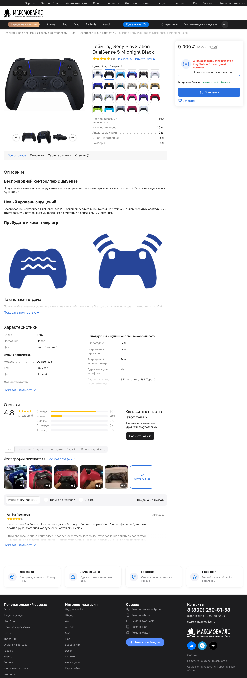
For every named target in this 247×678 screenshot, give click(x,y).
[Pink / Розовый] (132, 97)
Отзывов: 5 (124, 58)
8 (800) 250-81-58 (208, 609)
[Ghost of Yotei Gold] (143, 86)
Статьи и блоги (50, 3)
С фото (89, 499)
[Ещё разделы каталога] (224, 24)
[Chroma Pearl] (155, 74)
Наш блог (10, 621)
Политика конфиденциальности (207, 660)
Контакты (113, 3)
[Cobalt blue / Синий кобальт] (97, 86)
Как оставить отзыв (232, 3)
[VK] (191, 645)
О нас (96, 3)
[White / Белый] (143, 109)
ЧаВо (193, 3)
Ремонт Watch (140, 632)
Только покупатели (62, 499)
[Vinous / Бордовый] (132, 109)
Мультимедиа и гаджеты (201, 24)
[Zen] (213, 645)
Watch (107, 24)
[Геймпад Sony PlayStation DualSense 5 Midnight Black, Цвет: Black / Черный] (44, 84)
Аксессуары (72, 662)
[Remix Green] (97, 109)
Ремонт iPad (139, 626)
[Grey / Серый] (97, 97)
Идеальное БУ (136, 24)
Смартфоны (169, 24)
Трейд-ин (177, 3)
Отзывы (208, 3)
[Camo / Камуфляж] (143, 74)
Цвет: (96, 66)
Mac (76, 24)
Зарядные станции (23, 24)
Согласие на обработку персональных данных (211, 668)
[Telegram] (202, 645)
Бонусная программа (17, 627)
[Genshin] (120, 86)
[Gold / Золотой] (155, 86)
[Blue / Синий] (120, 74)
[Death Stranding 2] (109, 86)
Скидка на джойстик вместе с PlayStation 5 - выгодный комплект (213, 64)
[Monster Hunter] (120, 97)
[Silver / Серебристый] (120, 109)
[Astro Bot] (97, 74)
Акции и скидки (76, 3)
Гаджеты (70, 656)
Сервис (30, 3)
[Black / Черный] (109, 74)
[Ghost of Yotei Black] (132, 86)
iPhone (50, 24)
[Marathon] (109, 97)
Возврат (9, 656)
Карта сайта (72, 668)
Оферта (192, 654)
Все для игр (72, 644)
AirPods (91, 24)
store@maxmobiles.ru (201, 621)
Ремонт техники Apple (146, 609)
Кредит (160, 3)
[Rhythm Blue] (109, 109)
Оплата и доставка (15, 644)
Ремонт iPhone (140, 615)
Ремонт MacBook (142, 621)
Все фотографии (60, 459)
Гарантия (9, 650)
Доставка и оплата (137, 3)
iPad (65, 24)
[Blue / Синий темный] (132, 74)
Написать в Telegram (147, 642)
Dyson (69, 650)
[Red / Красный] (155, 97)
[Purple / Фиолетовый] (143, 97)
